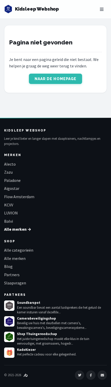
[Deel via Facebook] (91, 375)
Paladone (12, 180)
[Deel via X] (79, 375)
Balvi (8, 221)
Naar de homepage (56, 79)
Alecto (10, 164)
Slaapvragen (15, 282)
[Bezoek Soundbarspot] (9, 305)
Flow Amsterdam (19, 196)
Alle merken (15, 258)
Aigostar (11, 188)
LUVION (11, 212)
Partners (12, 274)
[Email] (102, 375)
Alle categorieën (18, 250)
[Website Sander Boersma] (25, 375)
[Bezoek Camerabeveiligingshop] (9, 321)
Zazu (8, 172)
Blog (8, 266)
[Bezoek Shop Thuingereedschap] (9, 337)
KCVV (8, 204)
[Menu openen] (102, 9)
